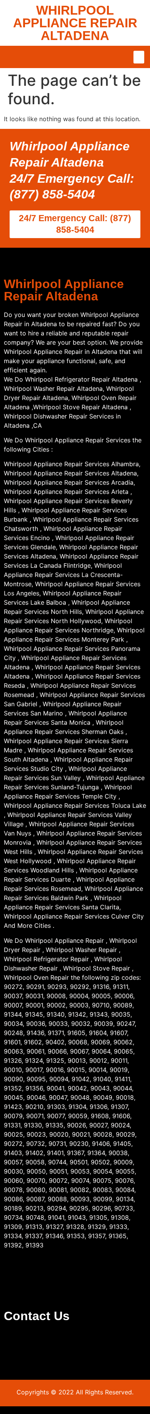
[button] (138, 57)
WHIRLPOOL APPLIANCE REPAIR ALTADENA (75, 23)
